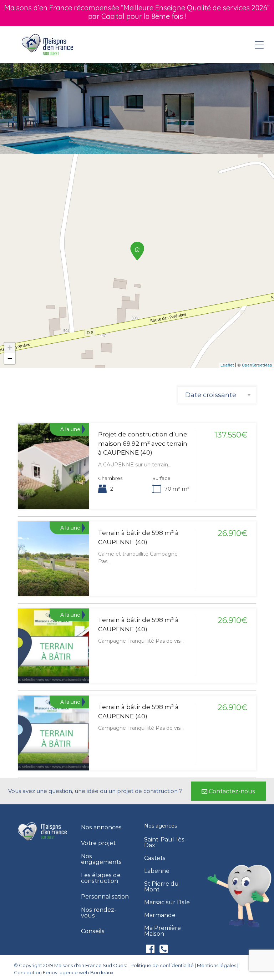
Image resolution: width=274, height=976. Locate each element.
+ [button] (9, 347)
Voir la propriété (53, 492)
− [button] (9, 358)
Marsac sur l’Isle (167, 902)
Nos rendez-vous (98, 913)
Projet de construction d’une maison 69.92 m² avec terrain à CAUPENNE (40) (142, 443)
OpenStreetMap (257, 365)
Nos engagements (101, 859)
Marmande (160, 915)
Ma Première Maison (162, 931)
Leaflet (227, 365)
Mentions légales (216, 965)
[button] (228, 791)
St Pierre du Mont (161, 886)
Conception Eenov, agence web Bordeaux (63, 972)
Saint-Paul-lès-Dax (165, 842)
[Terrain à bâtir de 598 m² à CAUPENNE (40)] (137, 251)
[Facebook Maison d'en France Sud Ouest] (151, 950)
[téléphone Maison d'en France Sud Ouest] (164, 950)
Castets (155, 858)
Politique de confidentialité (162, 965)
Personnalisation (105, 897)
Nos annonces (101, 827)
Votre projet (98, 843)
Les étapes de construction (101, 878)
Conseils (93, 931)
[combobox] (217, 395)
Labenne (156, 871)
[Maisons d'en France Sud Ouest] (48, 44)
